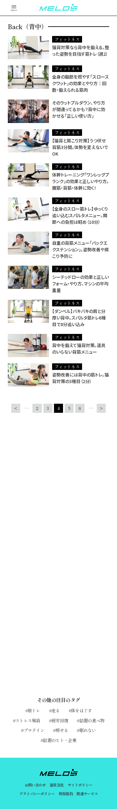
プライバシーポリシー (37, 793)
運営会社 (57, 784)
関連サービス (87, 793)
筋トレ (34, 710)
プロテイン (34, 730)
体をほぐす (81, 710)
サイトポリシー (80, 784)
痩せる (62, 730)
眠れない (88, 730)
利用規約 (66, 793)
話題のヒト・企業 (59, 740)
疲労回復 (59, 720)
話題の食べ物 (92, 720)
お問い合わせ (35, 784)
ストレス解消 (27, 720)
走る (55, 710)
